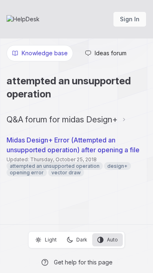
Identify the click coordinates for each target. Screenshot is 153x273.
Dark (81, 240)
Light (51, 240)
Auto (112, 240)
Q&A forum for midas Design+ (62, 119)
